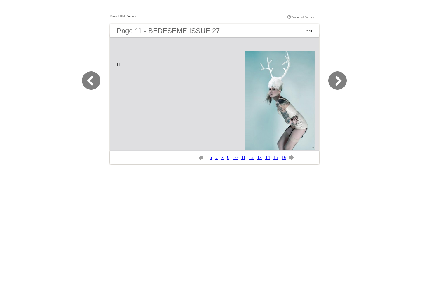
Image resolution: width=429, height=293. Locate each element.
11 (243, 157)
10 (235, 157)
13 (259, 157)
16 (284, 157)
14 (267, 157)
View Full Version (303, 17)
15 (275, 157)
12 (251, 157)
